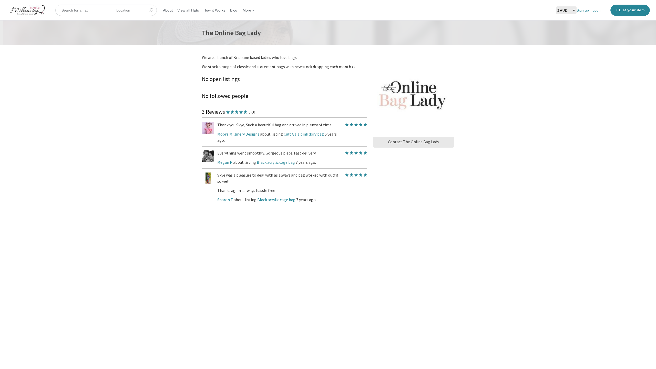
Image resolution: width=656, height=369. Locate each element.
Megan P (224, 162)
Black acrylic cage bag (276, 162)
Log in (597, 10)
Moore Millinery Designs (238, 134)
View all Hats (188, 10)
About (168, 10)
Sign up (583, 10)
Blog (234, 10)
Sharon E (225, 199)
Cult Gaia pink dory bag (304, 134)
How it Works (214, 10)
